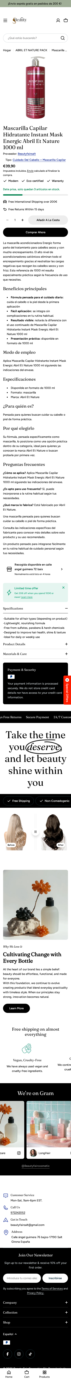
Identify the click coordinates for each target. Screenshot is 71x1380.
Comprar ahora (35, 232)
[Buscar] (62, 38)
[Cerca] (63, 587)
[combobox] (35, 38)
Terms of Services (52, 1288)
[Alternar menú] (5, 20)
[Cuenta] (58, 20)
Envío (30, 170)
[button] (67, 690)
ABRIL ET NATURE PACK (31, 50)
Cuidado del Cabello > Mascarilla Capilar (39, 160)
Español (8, 1334)
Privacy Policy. (35, 1293)
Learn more (27, 597)
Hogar (7, 50)
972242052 (18, 1212)
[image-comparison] (35, 831)
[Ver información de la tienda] (62, 569)
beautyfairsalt (27, 153)
